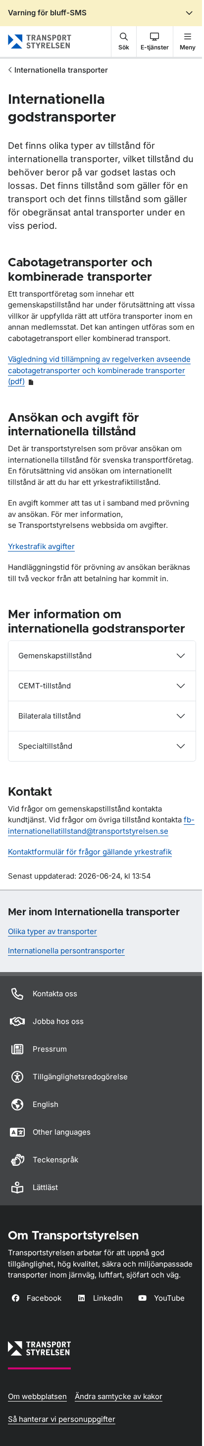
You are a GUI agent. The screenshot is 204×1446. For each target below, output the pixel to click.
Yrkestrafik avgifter (41, 546)
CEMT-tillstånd (44, 685)
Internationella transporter (61, 70)
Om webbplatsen (37, 1396)
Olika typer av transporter (52, 931)
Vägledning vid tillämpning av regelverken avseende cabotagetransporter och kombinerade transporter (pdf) (99, 370)
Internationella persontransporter (66, 950)
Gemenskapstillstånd (55, 655)
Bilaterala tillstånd (49, 716)
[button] (123, 41)
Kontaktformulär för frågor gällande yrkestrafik (90, 851)
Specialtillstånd (45, 746)
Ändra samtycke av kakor (118, 1396)
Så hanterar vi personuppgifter (61, 1419)
